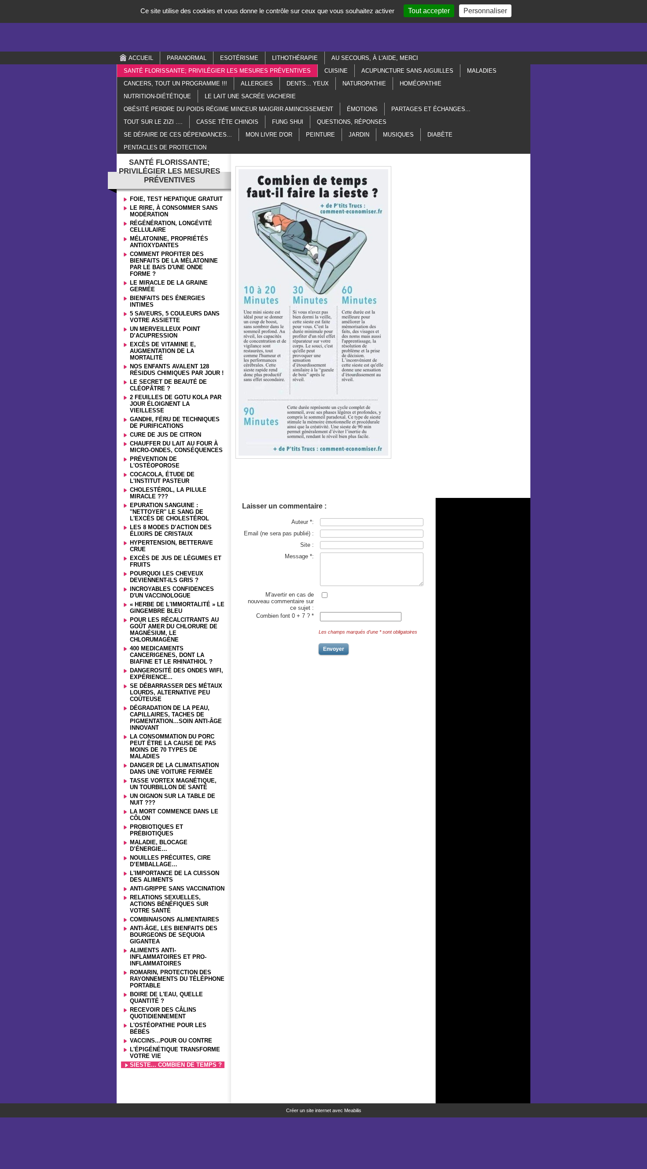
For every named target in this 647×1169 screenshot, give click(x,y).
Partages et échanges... (431, 109)
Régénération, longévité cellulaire (171, 226)
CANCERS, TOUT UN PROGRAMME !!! (175, 83)
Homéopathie (420, 83)
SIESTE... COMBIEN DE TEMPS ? (176, 1064)
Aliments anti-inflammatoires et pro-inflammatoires (168, 957)
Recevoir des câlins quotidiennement (163, 1013)
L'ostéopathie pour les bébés (168, 1028)
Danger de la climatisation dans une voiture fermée (174, 768)
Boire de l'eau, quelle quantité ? (166, 997)
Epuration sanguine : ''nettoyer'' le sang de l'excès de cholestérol (169, 512)
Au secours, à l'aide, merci (374, 58)
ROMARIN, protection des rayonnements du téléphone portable (177, 979)
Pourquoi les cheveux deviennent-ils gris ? (166, 576)
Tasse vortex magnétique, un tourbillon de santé (173, 783)
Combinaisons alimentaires (174, 919)
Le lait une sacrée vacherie (250, 96)
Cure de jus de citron (165, 434)
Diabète (439, 134)
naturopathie (364, 83)
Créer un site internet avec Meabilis (323, 1110)
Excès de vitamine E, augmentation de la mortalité (163, 351)
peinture (320, 134)
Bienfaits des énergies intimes (167, 301)
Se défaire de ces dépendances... (178, 134)
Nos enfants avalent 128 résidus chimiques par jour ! (177, 369)
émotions (362, 109)
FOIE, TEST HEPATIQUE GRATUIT (176, 199)
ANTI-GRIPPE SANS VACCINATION (177, 888)
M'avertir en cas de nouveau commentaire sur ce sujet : (281, 601)
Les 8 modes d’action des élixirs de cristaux (171, 530)
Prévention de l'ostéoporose (155, 462)
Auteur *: (302, 522)
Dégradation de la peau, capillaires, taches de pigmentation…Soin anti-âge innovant (176, 718)
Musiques (398, 134)
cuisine (336, 70)
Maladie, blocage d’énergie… (158, 845)
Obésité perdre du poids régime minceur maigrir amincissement (228, 109)
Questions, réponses (351, 122)
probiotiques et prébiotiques (156, 830)
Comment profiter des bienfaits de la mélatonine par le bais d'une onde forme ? (174, 264)
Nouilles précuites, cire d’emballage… (170, 861)
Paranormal (186, 58)
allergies (257, 83)
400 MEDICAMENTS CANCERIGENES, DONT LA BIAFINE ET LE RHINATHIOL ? (171, 655)
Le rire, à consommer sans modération (174, 211)
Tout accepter (429, 11)
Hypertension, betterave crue (171, 546)
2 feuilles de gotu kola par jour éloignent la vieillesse (175, 404)
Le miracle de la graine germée (169, 286)
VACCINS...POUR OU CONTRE (171, 1040)
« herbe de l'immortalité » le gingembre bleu (177, 607)
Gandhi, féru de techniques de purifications (175, 422)
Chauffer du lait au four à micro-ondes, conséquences (176, 446)
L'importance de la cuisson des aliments (174, 876)
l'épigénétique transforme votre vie (175, 1052)
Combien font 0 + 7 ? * (285, 615)
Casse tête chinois (227, 122)
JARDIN (359, 134)
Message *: (299, 556)
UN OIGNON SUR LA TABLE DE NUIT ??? (172, 799)
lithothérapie (295, 58)
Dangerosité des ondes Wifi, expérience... (176, 673)
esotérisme (239, 58)
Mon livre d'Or (269, 134)
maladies (481, 70)
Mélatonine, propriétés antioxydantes (169, 242)
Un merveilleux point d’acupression (165, 332)
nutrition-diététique (157, 96)
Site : (307, 545)
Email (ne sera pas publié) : (279, 533)
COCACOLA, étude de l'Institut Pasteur (162, 477)
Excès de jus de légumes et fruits (175, 561)
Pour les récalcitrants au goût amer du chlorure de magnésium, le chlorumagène (174, 629)
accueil (141, 58)
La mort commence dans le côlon (174, 814)
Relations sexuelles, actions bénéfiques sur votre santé (169, 904)
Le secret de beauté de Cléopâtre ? (168, 385)
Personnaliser (485, 11)
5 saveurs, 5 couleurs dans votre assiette (175, 316)
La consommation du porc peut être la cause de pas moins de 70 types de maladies (173, 746)
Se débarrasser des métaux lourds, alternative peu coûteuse (176, 692)
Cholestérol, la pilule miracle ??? (168, 493)
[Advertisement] (323, 25)
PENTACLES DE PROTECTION (165, 147)
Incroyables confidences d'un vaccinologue (172, 592)
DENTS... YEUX (308, 83)
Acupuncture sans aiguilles (407, 70)
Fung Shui (287, 122)
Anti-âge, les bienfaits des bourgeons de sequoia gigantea (173, 935)
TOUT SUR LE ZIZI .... (153, 122)
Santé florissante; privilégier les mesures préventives (217, 70)
